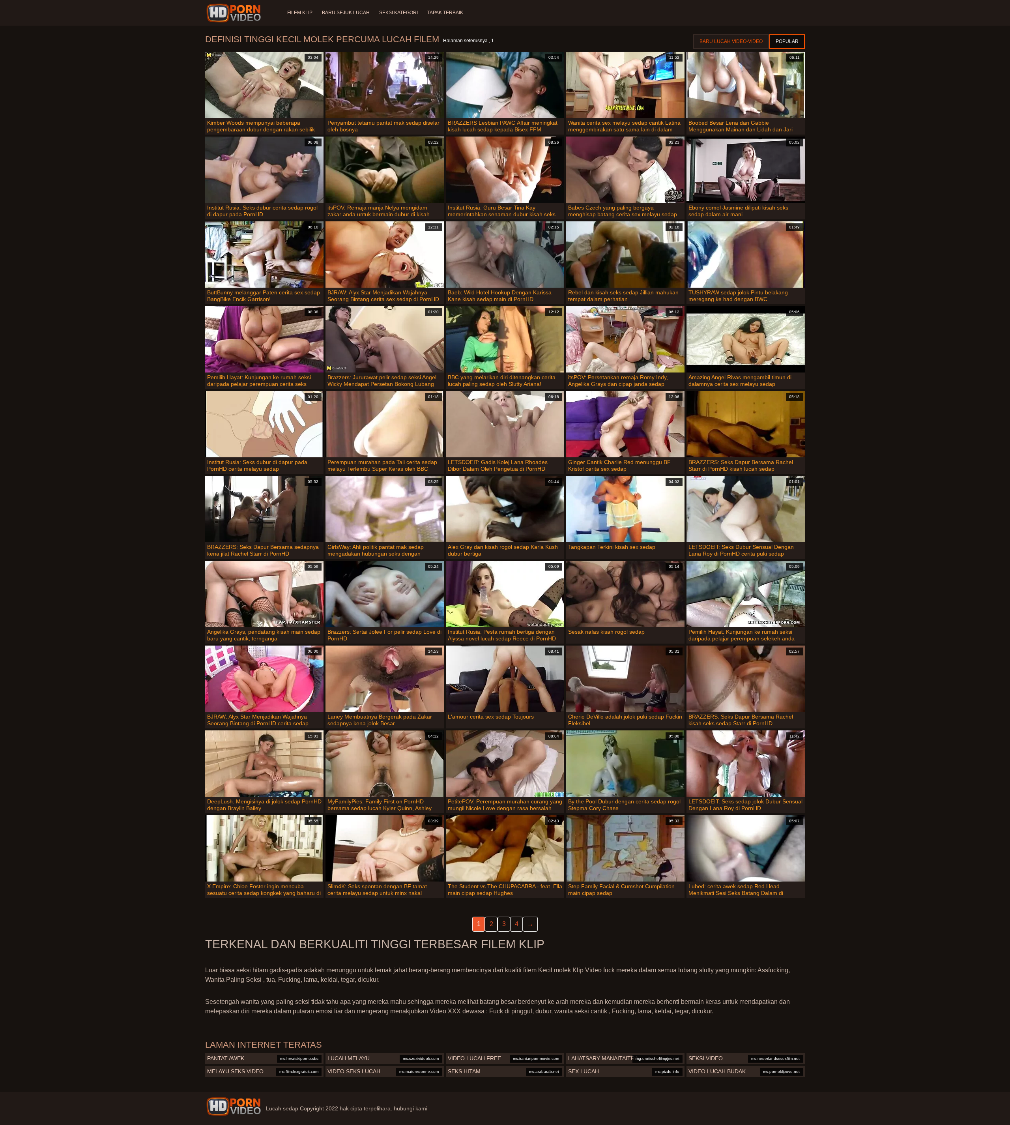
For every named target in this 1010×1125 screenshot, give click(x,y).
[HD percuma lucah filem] (233, 1106)
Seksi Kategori (398, 12)
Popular (787, 41)
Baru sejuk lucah (346, 12)
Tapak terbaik (445, 12)
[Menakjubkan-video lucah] (235, 13)
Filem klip (299, 12)
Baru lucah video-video (731, 41)
